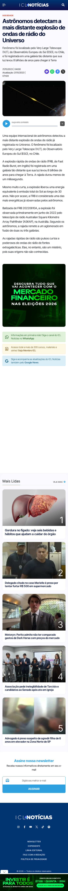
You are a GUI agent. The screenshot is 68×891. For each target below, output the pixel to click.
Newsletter (34, 841)
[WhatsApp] (52, 71)
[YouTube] (31, 827)
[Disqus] (34, 416)
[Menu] (4, 5)
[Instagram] (18, 827)
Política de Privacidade (34, 859)
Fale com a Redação (34, 854)
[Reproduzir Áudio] (6, 123)
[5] (34, 715)
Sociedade (8, 15)
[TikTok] (43, 827)
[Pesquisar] (63, 4)
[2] (34, 560)
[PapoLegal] (47, 71)
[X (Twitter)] (63, 71)
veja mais (58, 482)
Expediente (34, 846)
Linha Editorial (34, 850)
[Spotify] (49, 827)
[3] (34, 611)
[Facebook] (57, 71)
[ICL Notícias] (34, 4)
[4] (34, 663)
